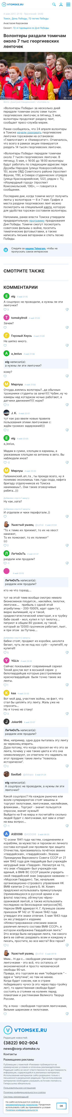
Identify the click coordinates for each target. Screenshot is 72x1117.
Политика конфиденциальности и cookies (24, 1092)
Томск (6, 18)
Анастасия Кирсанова (15, 23)
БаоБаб (16, 774)
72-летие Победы (38, 18)
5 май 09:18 (50, 954)
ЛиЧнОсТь (18, 553)
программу (37, 220)
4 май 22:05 (22, 438)
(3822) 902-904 (20, 1042)
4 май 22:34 (51, 525)
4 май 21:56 (30, 384)
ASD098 (17, 834)
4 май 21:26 (39, 336)
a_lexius (16, 353)
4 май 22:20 (30, 471)
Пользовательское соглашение (19, 1088)
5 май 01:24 (40, 774)
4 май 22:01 (24, 413)
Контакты (10, 1054)
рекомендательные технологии (22, 1104)
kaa (13, 693)
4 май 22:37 (32, 554)
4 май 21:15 (22, 296)
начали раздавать (29, 132)
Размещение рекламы (18, 1059)
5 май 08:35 (43, 834)
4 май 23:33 (23, 693)
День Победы (19, 18)
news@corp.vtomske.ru (21, 1048)
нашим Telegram (35, 248)
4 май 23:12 (18, 573)
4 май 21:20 (34, 318)
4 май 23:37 (29, 722)
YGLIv (15, 661)
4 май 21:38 (29, 354)
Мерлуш (17, 384)
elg (13, 296)
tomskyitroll (19, 317)
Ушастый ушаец (22, 524)
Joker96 (16, 722)
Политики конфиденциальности (22, 1110)
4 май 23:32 (26, 661)
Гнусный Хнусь (21, 335)
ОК (61, 1105)
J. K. (14, 413)
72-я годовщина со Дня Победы (31, 27)
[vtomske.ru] (12, 4)
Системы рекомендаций (15, 1096)
